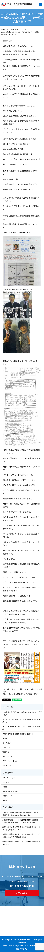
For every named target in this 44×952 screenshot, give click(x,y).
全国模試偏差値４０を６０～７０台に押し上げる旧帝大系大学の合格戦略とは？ (21, 835)
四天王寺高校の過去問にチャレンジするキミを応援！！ (21, 727)
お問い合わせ (7, 756)
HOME (3, 30)
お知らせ (5, 782)
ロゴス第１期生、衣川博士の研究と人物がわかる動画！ (22, 690)
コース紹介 (6, 743)
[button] (22, 304)
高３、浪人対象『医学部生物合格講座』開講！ (22, 694)
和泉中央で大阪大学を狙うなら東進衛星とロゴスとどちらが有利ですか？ (21, 828)
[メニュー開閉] (40, 4)
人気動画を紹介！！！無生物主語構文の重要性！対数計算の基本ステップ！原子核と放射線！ (21, 821)
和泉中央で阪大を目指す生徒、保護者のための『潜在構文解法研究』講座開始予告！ (20, 813)
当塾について (7, 747)
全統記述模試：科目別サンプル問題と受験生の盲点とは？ (21, 842)
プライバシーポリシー (11, 761)
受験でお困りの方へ (10, 791)
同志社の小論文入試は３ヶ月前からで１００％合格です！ (21, 720)
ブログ (5, 787)
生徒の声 (5, 800)
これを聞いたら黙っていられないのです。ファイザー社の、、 (22, 713)
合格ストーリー (8, 796)
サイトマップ (7, 765)
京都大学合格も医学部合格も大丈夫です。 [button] (20, 289)
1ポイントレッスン (16, 30)
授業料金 (5, 752)
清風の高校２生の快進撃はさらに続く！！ (18, 734)
